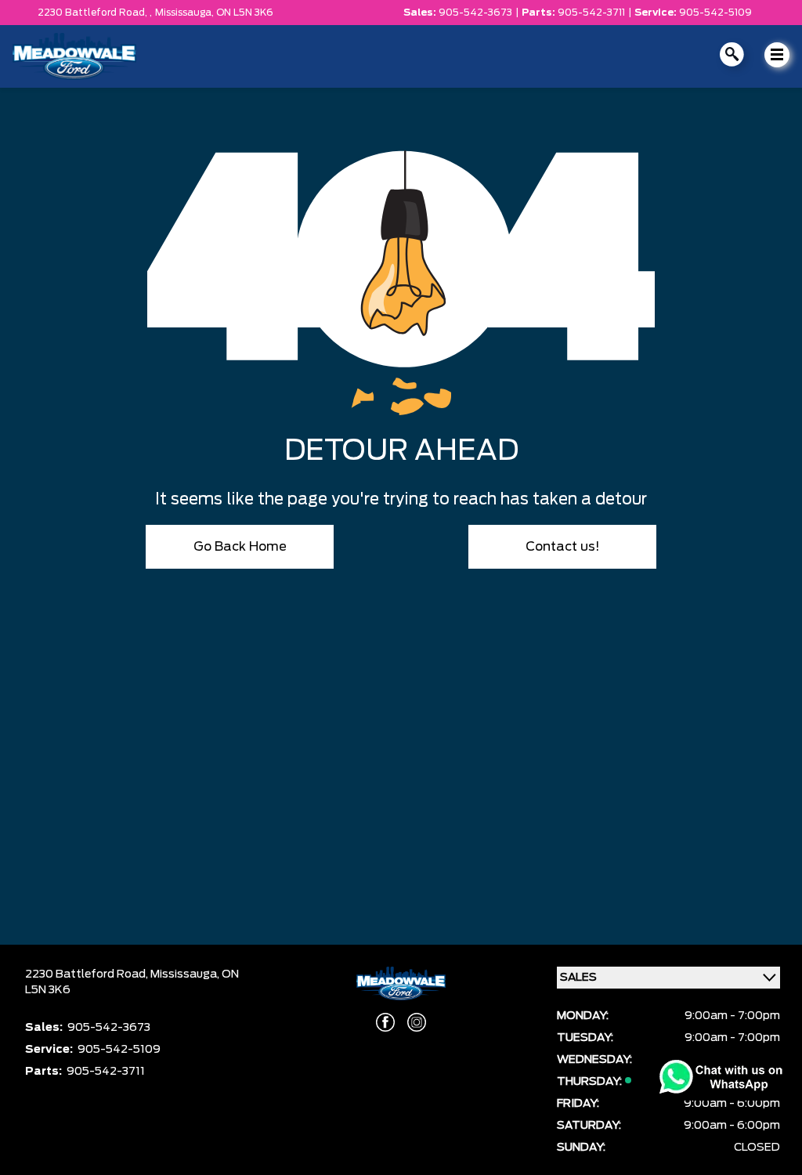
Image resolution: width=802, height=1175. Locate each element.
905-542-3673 (475, 12)
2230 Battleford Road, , (95, 12)
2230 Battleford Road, (87, 974)
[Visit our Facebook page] (385, 1022)
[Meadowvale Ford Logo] (74, 56)
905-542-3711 (591, 12)
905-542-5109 (715, 12)
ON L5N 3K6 (244, 12)
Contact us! (563, 546)
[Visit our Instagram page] (416, 1022)
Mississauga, (185, 12)
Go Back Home (240, 546)
